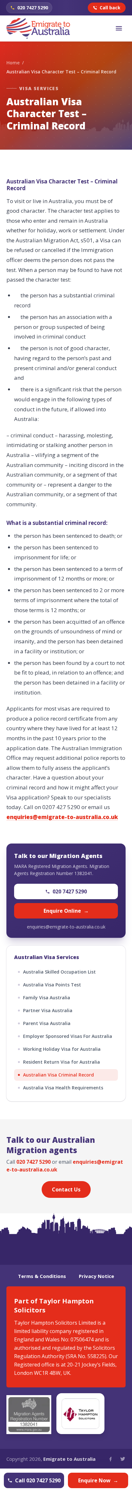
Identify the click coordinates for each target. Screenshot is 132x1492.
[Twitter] (123, 1459)
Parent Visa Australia (46, 1023)
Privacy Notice (96, 1276)
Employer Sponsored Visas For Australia (67, 1036)
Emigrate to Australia (69, 1459)
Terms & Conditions (42, 1276)
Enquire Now (98, 1480)
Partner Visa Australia (47, 1010)
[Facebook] (110, 1459)
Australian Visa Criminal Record (58, 1075)
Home (13, 63)
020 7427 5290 (70, 891)
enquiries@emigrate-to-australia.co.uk (66, 927)
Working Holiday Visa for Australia (62, 1049)
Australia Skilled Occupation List (59, 972)
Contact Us (66, 1189)
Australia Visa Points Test (52, 985)
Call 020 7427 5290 (38, 1480)
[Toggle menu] (119, 28)
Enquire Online (66, 910)
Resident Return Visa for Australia (61, 1062)
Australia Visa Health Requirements (63, 1088)
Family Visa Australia (46, 997)
